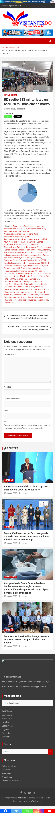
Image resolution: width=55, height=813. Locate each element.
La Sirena (8, 287)
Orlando (7, 297)
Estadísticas (10, 95)
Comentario (10, 354)
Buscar (50, 752)
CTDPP (43, 260)
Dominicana (7, 715)
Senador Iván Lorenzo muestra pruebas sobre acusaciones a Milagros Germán (28, 328)
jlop (40, 281)
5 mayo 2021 (9, 109)
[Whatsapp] (8, 116)
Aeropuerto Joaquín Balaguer (16, 237)
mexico (27, 289)
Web (6, 410)
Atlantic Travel (10, 247)
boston (44, 252)
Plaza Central (42, 300)
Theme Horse (44, 798)
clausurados (26, 258)
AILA (6, 242)
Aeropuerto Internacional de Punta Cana (21, 234)
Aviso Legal (7, 777)
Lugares (5, 729)
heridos (8, 276)
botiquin (7, 255)
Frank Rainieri (9, 271)
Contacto (6, 770)
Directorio (6, 737)
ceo (5, 258)
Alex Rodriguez (15, 242)
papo (13, 297)
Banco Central (11, 250)
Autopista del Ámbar (25, 247)
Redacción (21, 109)
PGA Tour (8, 300)
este (46, 266)
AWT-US (38, 247)
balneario (47, 247)
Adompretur (18, 226)
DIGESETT (45, 263)
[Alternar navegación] (5, 41)
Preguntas (6, 733)
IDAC (13, 279)
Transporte (10, 577)
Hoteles (7, 279)
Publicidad (6, 773)
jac (38, 279)
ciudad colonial (14, 258)
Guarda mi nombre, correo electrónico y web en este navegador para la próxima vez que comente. (27, 426)
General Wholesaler (36, 271)
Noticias (9, 480)
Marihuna (39, 287)
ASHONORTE (9, 244)
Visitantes (21, 798)
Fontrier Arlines (34, 268)
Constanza (36, 258)
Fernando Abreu (11, 268)
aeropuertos (31, 239)
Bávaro (13, 252)
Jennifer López (25, 281)
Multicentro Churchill (36, 292)
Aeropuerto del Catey (37, 229)
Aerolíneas (28, 226)
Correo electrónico (12, 399)
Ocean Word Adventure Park (26, 295)
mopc (16, 292)
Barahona (46, 250)
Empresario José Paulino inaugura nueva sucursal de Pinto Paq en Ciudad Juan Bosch (26, 639)
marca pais (29, 287)
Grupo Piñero (9, 273)
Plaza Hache (9, 303)
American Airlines (29, 242)
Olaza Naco (44, 295)
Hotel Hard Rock (18, 276)
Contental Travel (11, 260)
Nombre (7, 387)
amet (40, 242)
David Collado (9, 263)
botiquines (16, 255)
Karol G (44, 284)
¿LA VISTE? (11, 448)
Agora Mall (42, 239)
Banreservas (36, 250)
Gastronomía (21, 271)
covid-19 (36, 260)
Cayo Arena (43, 255)
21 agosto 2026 (10, 493)
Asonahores (33, 244)
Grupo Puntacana (23, 273)
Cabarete (25, 255)
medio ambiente (11, 289)
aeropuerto (38, 226)
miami (34, 289)
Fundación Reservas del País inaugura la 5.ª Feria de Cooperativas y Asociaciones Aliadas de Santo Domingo (26, 536)
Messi (21, 289)
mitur (46, 289)
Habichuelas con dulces (41, 273)
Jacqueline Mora (11, 281)
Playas (15, 300)
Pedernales (38, 297)
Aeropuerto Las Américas (15, 239)
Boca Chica (36, 252)
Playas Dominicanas (27, 300)
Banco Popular (23, 250)
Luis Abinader (18, 287)
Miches (41, 289)
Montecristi (8, 292)
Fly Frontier (23, 268)
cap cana (34, 255)
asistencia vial (22, 244)
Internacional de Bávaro (26, 279)
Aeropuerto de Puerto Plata (15, 229)
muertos (23, 292)
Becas (27, 252)
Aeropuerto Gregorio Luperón (16, 231)
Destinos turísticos (32, 263)
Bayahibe (20, 252)
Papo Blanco (22, 297)
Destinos (19, 263)
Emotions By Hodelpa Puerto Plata (28, 266)
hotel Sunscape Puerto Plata (38, 276)
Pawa (30, 297)
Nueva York (9, 295)
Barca (6, 252)
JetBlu (35, 281)
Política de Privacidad (11, 780)
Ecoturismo (9, 266)
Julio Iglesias (34, 284)
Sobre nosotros (9, 766)
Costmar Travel (25, 260)
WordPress (36, 801)
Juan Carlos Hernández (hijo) (16, 284)
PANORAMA (7, 711)
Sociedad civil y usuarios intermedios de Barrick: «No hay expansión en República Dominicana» (28, 316)
